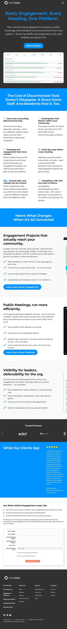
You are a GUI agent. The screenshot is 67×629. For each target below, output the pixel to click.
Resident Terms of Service (36, 619)
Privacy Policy (7, 619)
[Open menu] (63, 3)
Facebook (4, 615)
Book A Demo (33, 46)
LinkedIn (7, 615)
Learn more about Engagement (22, 287)
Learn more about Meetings (20, 352)
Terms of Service (19, 619)
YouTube (10, 615)
